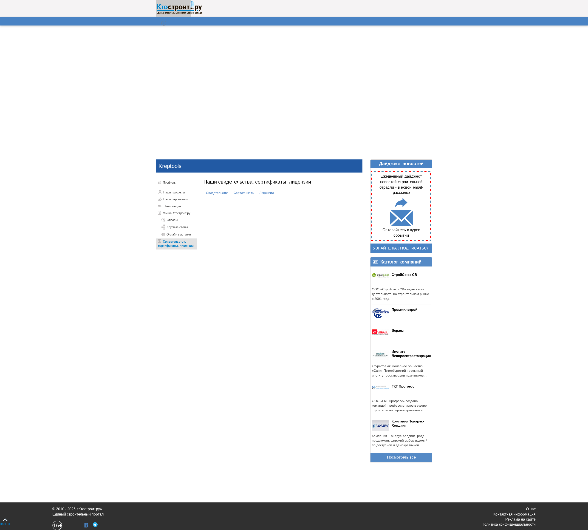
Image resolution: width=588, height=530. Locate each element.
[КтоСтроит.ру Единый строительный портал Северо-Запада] (179, 13)
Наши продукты (174, 192)
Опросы (172, 220)
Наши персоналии (175, 199)
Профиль (169, 182)
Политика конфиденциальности (509, 524)
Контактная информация (514, 514)
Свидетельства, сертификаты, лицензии (176, 243)
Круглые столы (177, 227)
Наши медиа (172, 206)
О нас (531, 509)
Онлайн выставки (179, 234)
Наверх (5, 524)
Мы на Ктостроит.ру (176, 213)
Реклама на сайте (520, 519)
